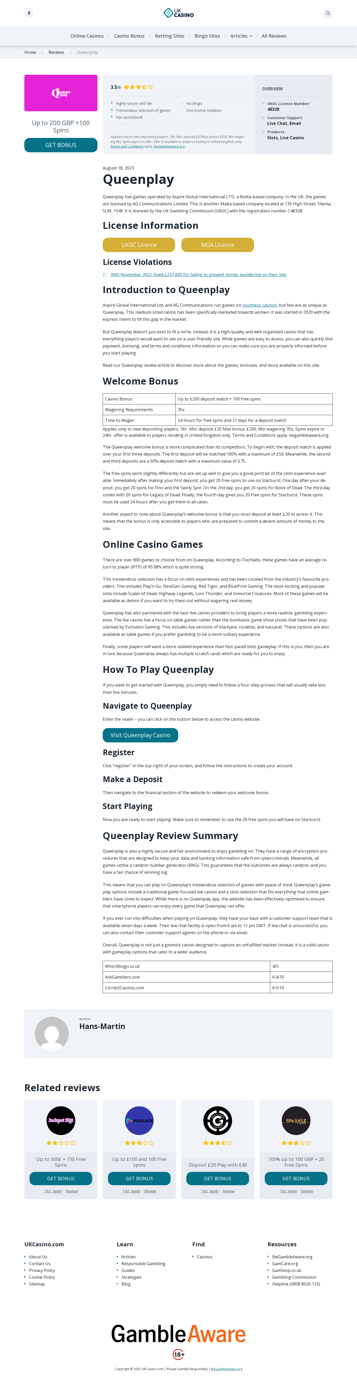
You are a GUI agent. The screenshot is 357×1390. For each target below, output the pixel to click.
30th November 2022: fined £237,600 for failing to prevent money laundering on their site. (199, 274)
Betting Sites (169, 36)
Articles (239, 36)
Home (30, 52)
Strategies (132, 1277)
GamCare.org (285, 1263)
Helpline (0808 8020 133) (296, 1284)
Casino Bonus (129, 36)
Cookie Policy (42, 1277)
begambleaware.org (169, 146)
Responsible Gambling (143, 1263)
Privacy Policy (42, 1270)
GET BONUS (60, 145)
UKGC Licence (139, 244)
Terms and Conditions (127, 146)
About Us (38, 1257)
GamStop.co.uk (286, 1270)
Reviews (56, 52)
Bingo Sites (207, 36)
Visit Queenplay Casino (140, 735)
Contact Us (39, 1263)
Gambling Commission (294, 1277)
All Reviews (274, 36)
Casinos (204, 1257)
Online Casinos (87, 36)
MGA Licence (217, 244)
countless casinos (259, 305)
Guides (128, 1270)
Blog (126, 1284)
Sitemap (37, 1284)
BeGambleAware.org (292, 1257)
